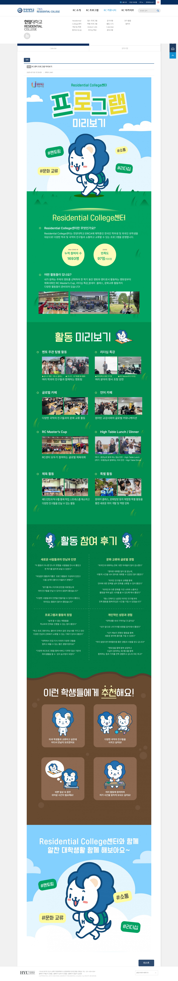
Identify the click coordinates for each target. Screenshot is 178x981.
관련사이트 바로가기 (142, 972)
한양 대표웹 (133, 2)
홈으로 (124, 2)
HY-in (141, 2)
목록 (27, 60)
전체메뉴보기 (150, 2)
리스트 (146, 963)
